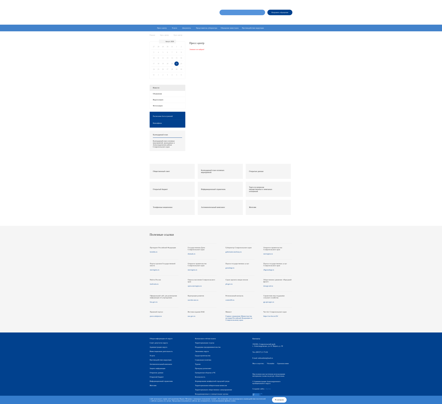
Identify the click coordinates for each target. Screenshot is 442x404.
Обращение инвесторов (229, 28)
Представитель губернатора (206, 28)
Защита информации (196, 35)
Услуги (174, 28)
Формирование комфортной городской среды (212, 381)
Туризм (198, 364)
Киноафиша (157, 123)
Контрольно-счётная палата (205, 339)
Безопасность (200, 377)
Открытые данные (156, 373)
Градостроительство (202, 356)
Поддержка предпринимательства (208, 347)
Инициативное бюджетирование (219, 35)
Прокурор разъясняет (203, 368)
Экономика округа (202, 351)
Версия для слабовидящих (283, 3)
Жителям (153, 385)
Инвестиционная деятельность (161, 351)
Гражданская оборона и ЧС (205, 373)
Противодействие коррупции (253, 28)
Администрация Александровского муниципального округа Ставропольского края (178, 14)
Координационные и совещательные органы (168, 35)
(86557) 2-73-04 (262, 352)
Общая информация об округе (161, 339)
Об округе (224, 19)
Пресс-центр (162, 28)
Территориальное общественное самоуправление (213, 390)
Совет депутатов (238, 19)
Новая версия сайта (256, 3)
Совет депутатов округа (159, 343)
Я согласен (279, 400)
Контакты (289, 19)
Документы (186, 28)
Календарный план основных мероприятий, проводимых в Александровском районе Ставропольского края (164, 141)
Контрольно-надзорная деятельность (249, 35)
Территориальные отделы (272, 19)
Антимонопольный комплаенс (161, 364)
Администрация (253, 19)
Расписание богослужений (163, 116)
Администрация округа (158, 347)
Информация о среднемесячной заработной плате (218, 41)
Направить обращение (279, 12)
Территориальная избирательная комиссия (211, 385)
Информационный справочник (161, 381)
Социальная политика (203, 360)
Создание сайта (258, 389)
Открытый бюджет (157, 377)
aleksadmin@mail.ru (265, 358)
